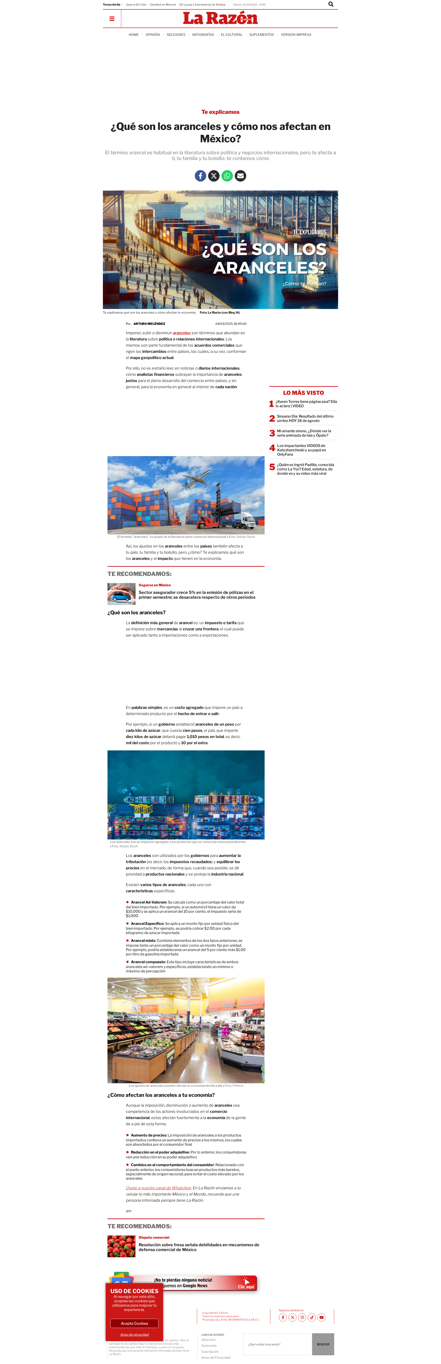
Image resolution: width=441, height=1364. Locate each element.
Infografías (203, 34)
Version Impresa (296, 34)
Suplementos (261, 34)
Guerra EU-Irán (136, 4)
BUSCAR (323, 1344)
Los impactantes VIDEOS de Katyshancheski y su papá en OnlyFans (301, 450)
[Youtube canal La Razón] (321, 1317)
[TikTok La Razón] (312, 1317)
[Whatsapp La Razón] (227, 176)
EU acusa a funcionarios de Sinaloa (203, 4)
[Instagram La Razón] (302, 1317)
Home (134, 34)
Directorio (208, 1340)
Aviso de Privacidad (215, 1357)
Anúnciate (209, 1345)
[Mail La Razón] (240, 176)
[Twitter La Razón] (214, 176)
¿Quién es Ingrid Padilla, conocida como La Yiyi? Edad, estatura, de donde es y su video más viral (305, 469)
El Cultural (232, 34)
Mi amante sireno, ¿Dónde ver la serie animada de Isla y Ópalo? (304, 433)
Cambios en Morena (163, 4)
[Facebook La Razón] (200, 176)
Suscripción (210, 1351)
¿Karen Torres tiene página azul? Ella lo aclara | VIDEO (306, 403)
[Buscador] (331, 4)
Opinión (153, 34)
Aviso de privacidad (134, 1334)
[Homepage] (220, 17)
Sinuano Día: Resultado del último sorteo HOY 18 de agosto (305, 418)
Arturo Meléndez (149, 324)
